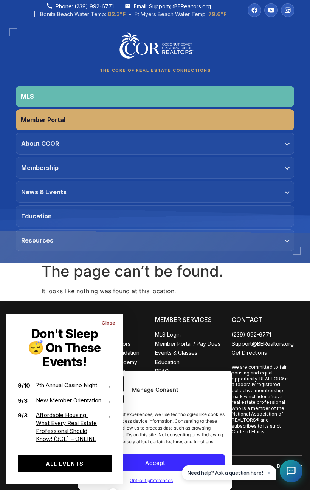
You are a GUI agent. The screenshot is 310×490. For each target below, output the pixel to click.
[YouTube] (271, 10)
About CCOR (40, 143)
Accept (155, 463)
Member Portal (43, 120)
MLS (27, 96)
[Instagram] (287, 10)
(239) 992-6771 (94, 6)
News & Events (44, 192)
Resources (37, 240)
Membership (40, 168)
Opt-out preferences (151, 480)
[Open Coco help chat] (291, 471)
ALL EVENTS (65, 464)
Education (36, 216)
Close (108, 323)
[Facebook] (254, 10)
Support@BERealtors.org (180, 6)
